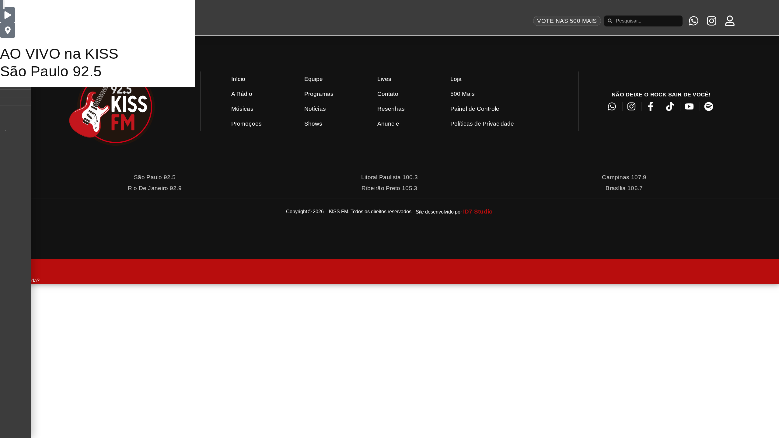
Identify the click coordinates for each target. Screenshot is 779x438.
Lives (384, 79)
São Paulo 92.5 (51, 71)
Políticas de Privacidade (482, 123)
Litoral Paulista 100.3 (389, 177)
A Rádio (241, 94)
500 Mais (462, 94)
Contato (387, 94)
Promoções (246, 123)
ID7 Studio (478, 211)
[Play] (7, 15)
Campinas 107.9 (624, 177)
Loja (456, 79)
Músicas (242, 109)
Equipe (313, 79)
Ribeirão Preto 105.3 (389, 188)
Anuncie (388, 123)
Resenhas (391, 109)
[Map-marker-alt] (7, 30)
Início (238, 79)
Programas (319, 94)
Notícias (315, 109)
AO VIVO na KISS (59, 54)
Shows (313, 123)
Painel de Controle (474, 109)
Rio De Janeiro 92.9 (155, 188)
